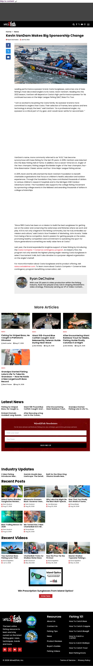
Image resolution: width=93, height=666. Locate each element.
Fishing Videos (53, 651)
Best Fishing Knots (77, 653)
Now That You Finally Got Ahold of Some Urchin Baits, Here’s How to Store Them (78, 502)
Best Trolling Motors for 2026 (11, 525)
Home (8, 31)
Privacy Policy (84, 660)
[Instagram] (20, 650)
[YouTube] (15, 650)
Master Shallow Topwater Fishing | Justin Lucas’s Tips (77, 558)
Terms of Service (67, 660)
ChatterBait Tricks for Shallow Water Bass (33, 557)
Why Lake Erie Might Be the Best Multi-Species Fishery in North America (56, 502)
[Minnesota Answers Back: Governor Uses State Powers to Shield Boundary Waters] (34, 491)
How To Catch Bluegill (79, 631)
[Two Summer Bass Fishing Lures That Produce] (12, 548)
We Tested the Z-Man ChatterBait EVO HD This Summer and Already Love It (33, 527)
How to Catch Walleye (79, 643)
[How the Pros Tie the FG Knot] (57, 548)
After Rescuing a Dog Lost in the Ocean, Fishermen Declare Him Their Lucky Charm (34, 416)
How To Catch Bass (78, 621)
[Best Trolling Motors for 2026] (12, 517)
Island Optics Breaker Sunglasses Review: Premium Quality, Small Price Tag (12, 502)
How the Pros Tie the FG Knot (55, 557)
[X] (10, 650)
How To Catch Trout (78, 648)
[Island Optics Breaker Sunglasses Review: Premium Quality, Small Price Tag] (12, 491)
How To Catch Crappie (79, 626)
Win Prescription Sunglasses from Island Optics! (45, 590)
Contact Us (52, 626)
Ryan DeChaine (42, 278)
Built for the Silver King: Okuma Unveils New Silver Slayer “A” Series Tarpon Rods (56, 477)
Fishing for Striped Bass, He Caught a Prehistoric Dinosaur (10, 409)
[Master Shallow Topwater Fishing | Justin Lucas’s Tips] (79, 548)
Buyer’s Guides (53, 646)
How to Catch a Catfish (76, 637)
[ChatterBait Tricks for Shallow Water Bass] (34, 548)
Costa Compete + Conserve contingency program (40, 250)
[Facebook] (5, 650)
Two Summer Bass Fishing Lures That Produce (9, 558)
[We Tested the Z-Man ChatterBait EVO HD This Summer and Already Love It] (34, 517)
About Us (51, 621)
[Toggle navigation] (88, 23)
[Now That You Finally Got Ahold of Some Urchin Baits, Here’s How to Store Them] (79, 491)
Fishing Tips (52, 631)
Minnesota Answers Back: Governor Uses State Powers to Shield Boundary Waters (34, 502)
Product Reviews (54, 641)
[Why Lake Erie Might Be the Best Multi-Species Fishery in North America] (57, 491)
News (16, 31)
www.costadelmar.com (24, 266)
